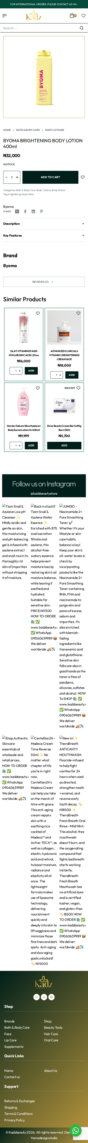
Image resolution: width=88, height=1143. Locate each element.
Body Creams (43, 190)
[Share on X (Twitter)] (17, 211)
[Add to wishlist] (83, 177)
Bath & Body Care (28, 130)
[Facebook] (51, 997)
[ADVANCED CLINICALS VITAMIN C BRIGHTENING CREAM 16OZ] (64, 327)
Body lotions (54, 130)
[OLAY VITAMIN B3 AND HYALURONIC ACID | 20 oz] (24, 327)
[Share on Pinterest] (41, 211)
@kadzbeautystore (44, 493)
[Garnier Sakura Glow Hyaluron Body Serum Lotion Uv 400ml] (24, 402)
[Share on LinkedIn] (33, 211)
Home (7, 130)
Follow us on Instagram (44, 483)
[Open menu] (4, 15)
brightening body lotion (21, 194)
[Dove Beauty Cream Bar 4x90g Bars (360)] (64, 402)
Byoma (8, 206)
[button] (44, 282)
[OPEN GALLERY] (44, 77)
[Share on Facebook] (25, 211)
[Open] (83, 15)
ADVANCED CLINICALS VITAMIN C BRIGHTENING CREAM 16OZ (64, 355)
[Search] (81, 28)
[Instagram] (36, 997)
